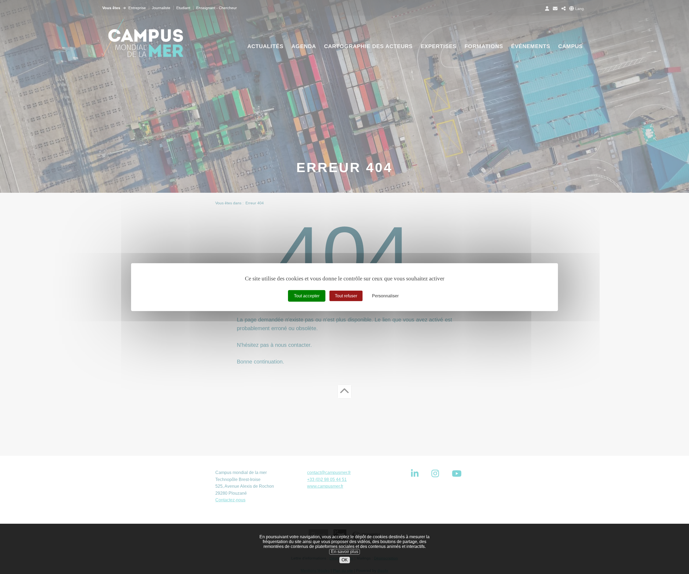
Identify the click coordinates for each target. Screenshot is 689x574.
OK (345, 560)
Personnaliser (385, 295)
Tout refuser (346, 295)
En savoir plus (344, 551)
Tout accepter (306, 295)
